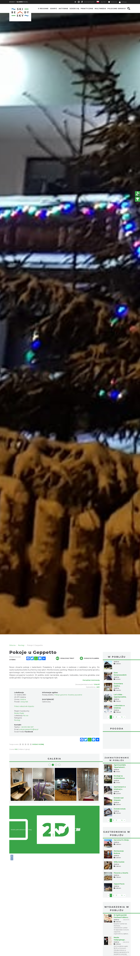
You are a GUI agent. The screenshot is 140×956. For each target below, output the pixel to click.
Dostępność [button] (89, 2)
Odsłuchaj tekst (67, 658)
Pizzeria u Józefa (121, 873)
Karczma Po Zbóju (121, 840)
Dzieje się (74, 8)
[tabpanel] (66, 785)
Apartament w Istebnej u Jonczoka (120, 789)
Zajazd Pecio (119, 884)
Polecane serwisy (117, 8)
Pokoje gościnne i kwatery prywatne (68, 695)
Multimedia (100, 8)
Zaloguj (124, 2)
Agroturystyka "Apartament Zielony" (120, 767)
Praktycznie (87, 8)
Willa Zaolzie (119, 862)
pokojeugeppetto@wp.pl (28, 729)
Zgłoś (97, 684)
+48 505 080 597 (27, 727)
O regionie (43, 8)
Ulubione (113, 2)
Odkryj (53, 8)
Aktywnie (63, 8)
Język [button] (103, 2)
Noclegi (17, 720)
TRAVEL (22, 2)
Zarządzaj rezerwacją (91, 680)
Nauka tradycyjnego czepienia (119, 939)
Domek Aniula (119, 809)
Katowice (117, 740)
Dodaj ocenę (38, 744)
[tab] (49, 765)
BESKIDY (12, 2)
